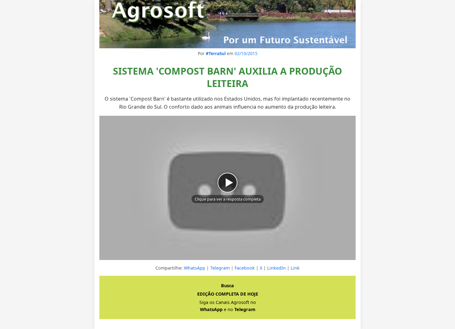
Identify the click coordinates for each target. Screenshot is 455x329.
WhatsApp (194, 268)
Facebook (245, 268)
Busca (227, 285)
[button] (227, 188)
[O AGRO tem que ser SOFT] (227, 24)
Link (295, 268)
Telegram (220, 268)
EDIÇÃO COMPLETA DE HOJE (227, 294)
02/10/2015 (246, 53)
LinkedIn (276, 268)
